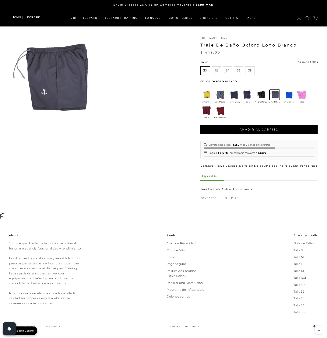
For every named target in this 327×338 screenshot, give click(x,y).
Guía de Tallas (304, 243)
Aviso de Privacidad (181, 243)
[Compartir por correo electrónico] (236, 198)
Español (51, 326)
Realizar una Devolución (185, 283)
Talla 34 (299, 298)
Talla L (298, 264)
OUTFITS (231, 17)
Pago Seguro (176, 264)
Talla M (299, 257)
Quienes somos (178, 296)
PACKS (251, 17)
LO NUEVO (153, 17)
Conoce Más (176, 250)
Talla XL (299, 271)
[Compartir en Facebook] (221, 198)
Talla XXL (300, 278)
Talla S (298, 250)
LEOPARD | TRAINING (121, 17)
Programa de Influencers (185, 289)
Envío (171, 257)
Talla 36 (299, 305)
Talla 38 (299, 312)
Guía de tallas (308, 62)
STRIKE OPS (209, 17)
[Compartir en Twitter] (226, 198)
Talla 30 (299, 285)
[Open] (9, 328)
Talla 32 (299, 291)
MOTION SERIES (180, 17)
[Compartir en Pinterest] (231, 198)
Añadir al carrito (259, 129)
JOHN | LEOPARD (84, 17)
